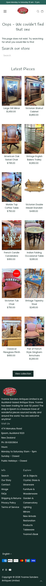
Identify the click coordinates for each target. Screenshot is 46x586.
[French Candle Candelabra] (11, 235)
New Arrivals (29, 516)
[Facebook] (3, 570)
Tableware (28, 529)
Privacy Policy (8, 502)
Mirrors (26, 511)
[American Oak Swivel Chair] (11, 139)
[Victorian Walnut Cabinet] (34, 91)
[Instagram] (6, 570)
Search (5, 475)
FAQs (4, 493)
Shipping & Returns (11, 498)
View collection (23, 373)
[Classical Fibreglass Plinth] (11, 331)
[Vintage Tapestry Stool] (34, 283)
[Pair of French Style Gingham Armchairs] (34, 331)
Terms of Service (10, 507)
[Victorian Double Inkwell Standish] (34, 187)
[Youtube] (10, 570)
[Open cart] (42, 11)
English (6, 553)
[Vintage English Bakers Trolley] (34, 139)
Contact (5, 484)
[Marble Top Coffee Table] (11, 187)
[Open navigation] (7, 11)
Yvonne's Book (30, 534)
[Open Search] (38, 11)
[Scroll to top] (41, 581)
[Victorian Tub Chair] (11, 283)
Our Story (6, 480)
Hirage (4, 489)
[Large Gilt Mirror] (11, 91)
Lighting (27, 507)
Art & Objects (30, 475)
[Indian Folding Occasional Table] (34, 235)
